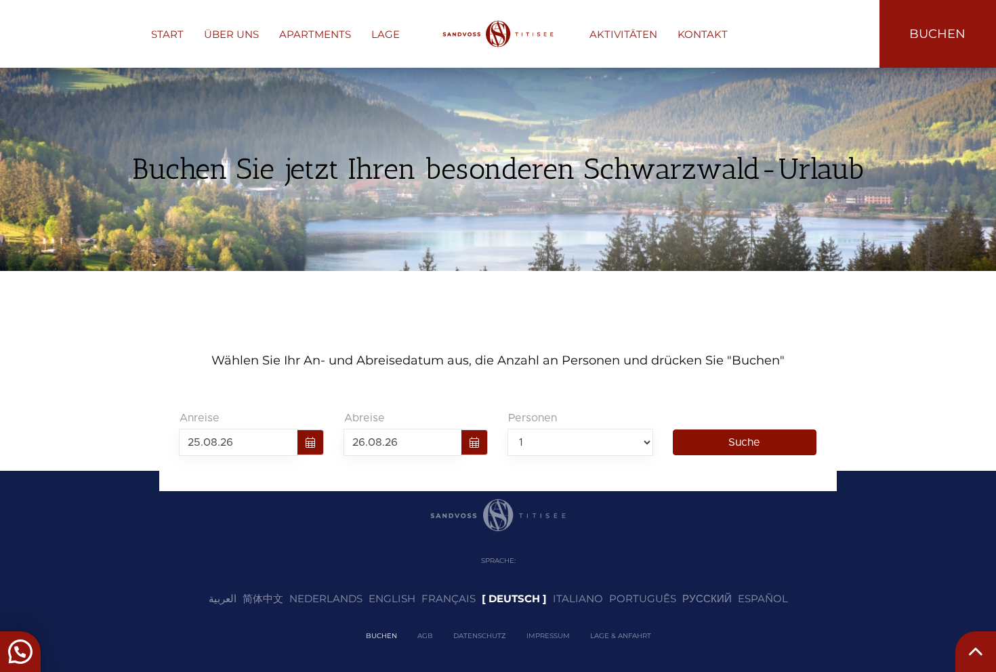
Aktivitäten (623, 34)
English (392, 598)
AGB (425, 635)
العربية (222, 598)
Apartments (315, 34)
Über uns (231, 34)
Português (642, 598)
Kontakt (703, 34)
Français (448, 598)
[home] (498, 34)
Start (167, 34)
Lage (385, 34)
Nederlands (325, 598)
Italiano (578, 598)
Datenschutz (479, 635)
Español (763, 598)
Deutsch (514, 598)
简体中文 (263, 598)
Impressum (548, 635)
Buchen (381, 635)
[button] (20, 651)
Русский (707, 598)
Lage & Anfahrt (620, 635)
